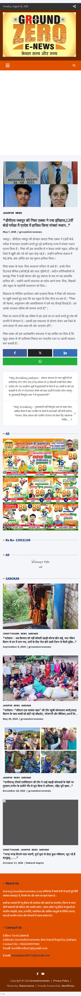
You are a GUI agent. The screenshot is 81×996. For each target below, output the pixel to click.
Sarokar (33, 633)
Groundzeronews (40, 980)
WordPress (68, 985)
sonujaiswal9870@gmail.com (30, 955)
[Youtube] (43, 974)
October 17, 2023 (13, 863)
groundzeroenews (30, 232)
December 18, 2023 (14, 790)
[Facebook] (37, 974)
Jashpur (8, 213)
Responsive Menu (74, 6)
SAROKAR (12, 579)
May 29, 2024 (10, 719)
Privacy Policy (61, 980)
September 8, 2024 (14, 646)
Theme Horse (26, 985)
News (18, 213)
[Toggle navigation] (7, 65)
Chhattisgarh (11, 633)
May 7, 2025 (9, 232)
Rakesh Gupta (35, 863)
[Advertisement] (40, 113)
